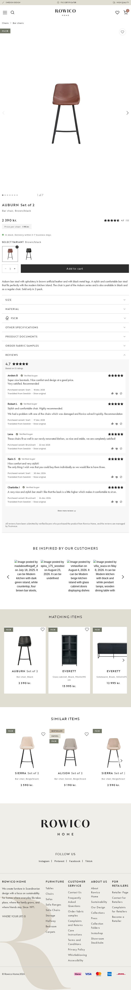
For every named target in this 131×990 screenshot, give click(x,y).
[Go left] (3, 113)
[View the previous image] (7, 660)
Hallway (51, 921)
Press (94, 918)
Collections (98, 913)
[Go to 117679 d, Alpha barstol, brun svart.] (17, 195)
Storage (50, 915)
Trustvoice (12, 526)
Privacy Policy (76, 949)
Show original (39, 393)
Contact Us (75, 892)
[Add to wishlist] (122, 32)
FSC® (14, 318)
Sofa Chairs (53, 910)
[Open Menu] (5, 12)
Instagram (44, 861)
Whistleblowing (77, 955)
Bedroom (51, 926)
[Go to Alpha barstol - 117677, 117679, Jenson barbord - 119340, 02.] (10, 195)
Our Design (98, 907)
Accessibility (75, 960)
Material (12, 309)
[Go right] (127, 113)
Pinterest (59, 861)
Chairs (5, 22)
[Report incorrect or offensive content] (121, 393)
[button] (26, 576)
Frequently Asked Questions (74, 902)
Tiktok (88, 861)
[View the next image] (123, 660)
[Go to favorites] (117, 12)
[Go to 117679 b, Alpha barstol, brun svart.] (12, 195)
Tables (50, 888)
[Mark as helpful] (112, 393)
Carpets (50, 932)
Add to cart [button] (75, 269)
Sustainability (99, 902)
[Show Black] (29, 254)
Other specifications (21, 327)
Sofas (49, 899)
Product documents (21, 336)
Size (8, 300)
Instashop (97, 933)
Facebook (74, 861)
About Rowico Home (95, 892)
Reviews (11, 355)
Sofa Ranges (53, 904)
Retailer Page (120, 892)
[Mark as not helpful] (117, 393)
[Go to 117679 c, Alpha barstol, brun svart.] (14, 195)
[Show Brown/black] (10, 254)
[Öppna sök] (12, 12)
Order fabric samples (22, 345)
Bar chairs (18, 22)
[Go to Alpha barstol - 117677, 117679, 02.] (7, 195)
